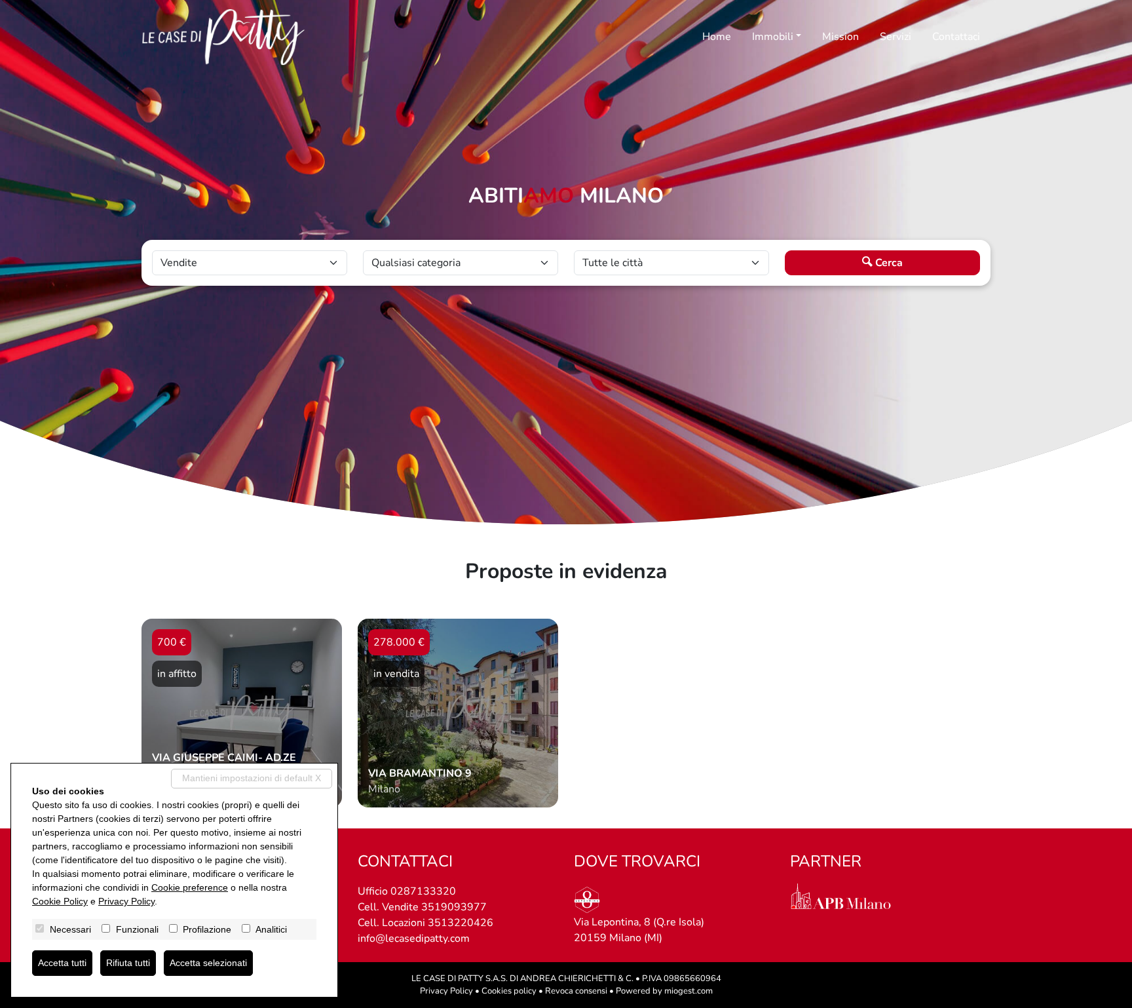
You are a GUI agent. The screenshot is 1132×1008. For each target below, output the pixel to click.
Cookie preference (189, 887)
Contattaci (956, 36)
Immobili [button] (772, 36)
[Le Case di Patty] (223, 37)
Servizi (895, 36)
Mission (840, 36)
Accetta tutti (62, 963)
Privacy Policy (446, 991)
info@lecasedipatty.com (414, 938)
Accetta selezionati (208, 963)
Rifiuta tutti (128, 963)
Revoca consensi (576, 991)
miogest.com (688, 991)
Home (716, 36)
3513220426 (460, 923)
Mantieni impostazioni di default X (251, 778)
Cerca (888, 263)
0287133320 (423, 891)
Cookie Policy (60, 901)
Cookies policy (509, 991)
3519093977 (454, 907)
